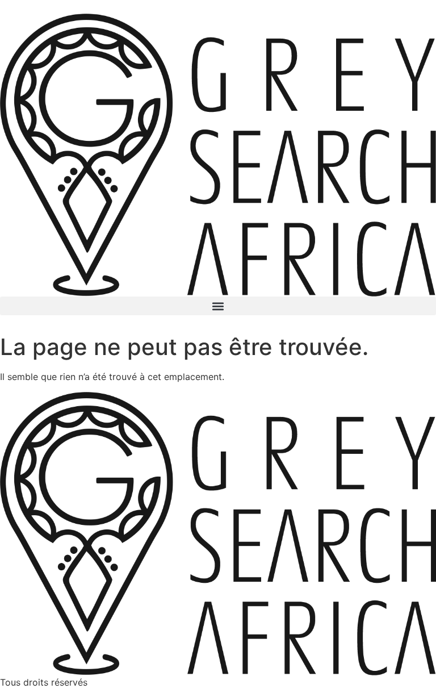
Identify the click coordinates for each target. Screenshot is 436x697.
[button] (218, 306)
